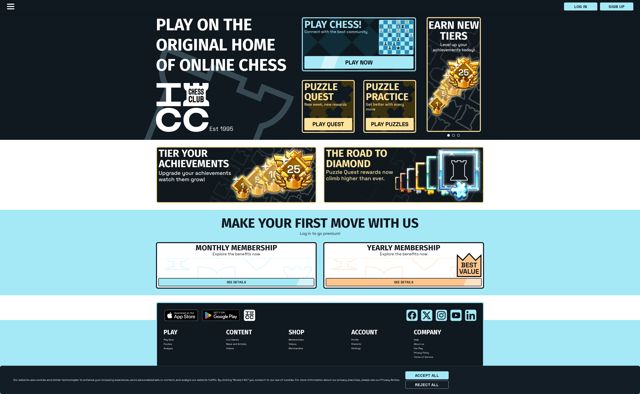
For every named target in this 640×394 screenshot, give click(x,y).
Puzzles (168, 344)
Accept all (427, 375)
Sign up (617, 6)
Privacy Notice (389, 380)
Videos (230, 348)
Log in (580, 6)
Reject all (427, 384)
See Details (236, 282)
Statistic (356, 344)
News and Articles (236, 344)
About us (419, 344)
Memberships (296, 339)
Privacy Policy (421, 352)
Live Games (232, 339)
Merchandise (296, 348)
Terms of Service (423, 357)
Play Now (169, 339)
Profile (355, 339)
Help (416, 339)
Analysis (168, 348)
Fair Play (418, 348)
